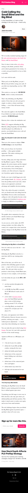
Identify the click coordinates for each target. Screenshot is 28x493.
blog (3, 8)
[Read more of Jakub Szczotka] (3, 27)
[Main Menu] (25, 2)
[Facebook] (15, 475)
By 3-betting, (17, 179)
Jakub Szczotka (7, 30)
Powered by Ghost (14, 481)
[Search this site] (22, 2)
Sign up (14, 478)
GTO (6, 124)
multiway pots (22, 199)
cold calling (20, 64)
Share (23, 29)
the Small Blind (13, 60)
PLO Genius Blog (8, 2)
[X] (12, 475)
